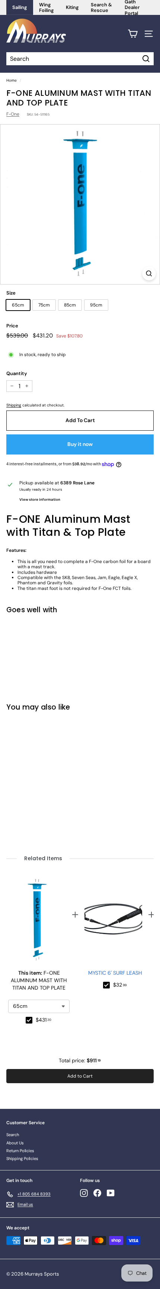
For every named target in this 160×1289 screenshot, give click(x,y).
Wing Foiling (46, 7)
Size (11, 293)
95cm (96, 305)
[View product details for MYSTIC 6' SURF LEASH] (113, 920)
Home (11, 80)
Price (12, 326)
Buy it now (80, 444)
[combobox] (39, 1006)
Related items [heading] (43, 858)
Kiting (72, 7)
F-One (12, 114)
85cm (70, 305)
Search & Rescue (101, 7)
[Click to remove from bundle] (29, 1020)
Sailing (19, 7)
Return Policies (20, 1150)
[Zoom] (149, 273)
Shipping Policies (22, 1158)
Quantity (16, 374)
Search (12, 1134)
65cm (18, 305)
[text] (44, 1020)
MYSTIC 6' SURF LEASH (115, 972)
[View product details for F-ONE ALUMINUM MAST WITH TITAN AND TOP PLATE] (37, 920)
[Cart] (132, 34)
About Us (15, 1142)
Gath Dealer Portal (132, 7)
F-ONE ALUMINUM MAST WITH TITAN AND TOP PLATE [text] (39, 980)
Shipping (13, 405)
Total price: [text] (80, 1060)
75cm (44, 305)
